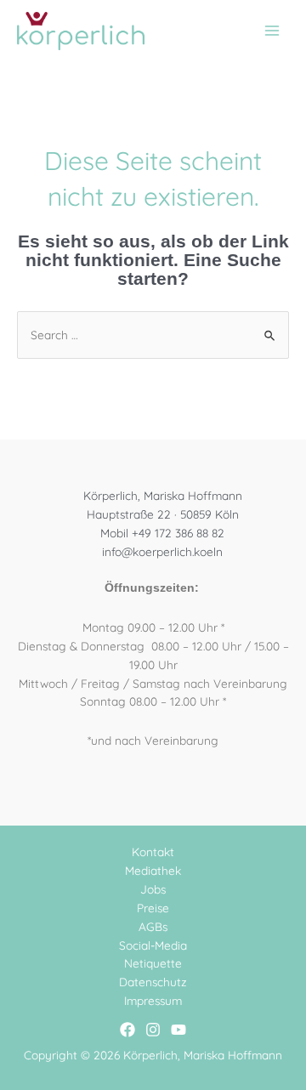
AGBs (153, 926)
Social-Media (153, 945)
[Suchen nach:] (153, 334)
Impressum (153, 1000)
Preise (153, 907)
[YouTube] (178, 1029)
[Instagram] (153, 1029)
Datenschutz (153, 981)
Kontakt (153, 851)
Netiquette (153, 963)
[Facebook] (127, 1029)
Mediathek (153, 870)
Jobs (153, 889)
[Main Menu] (272, 31)
